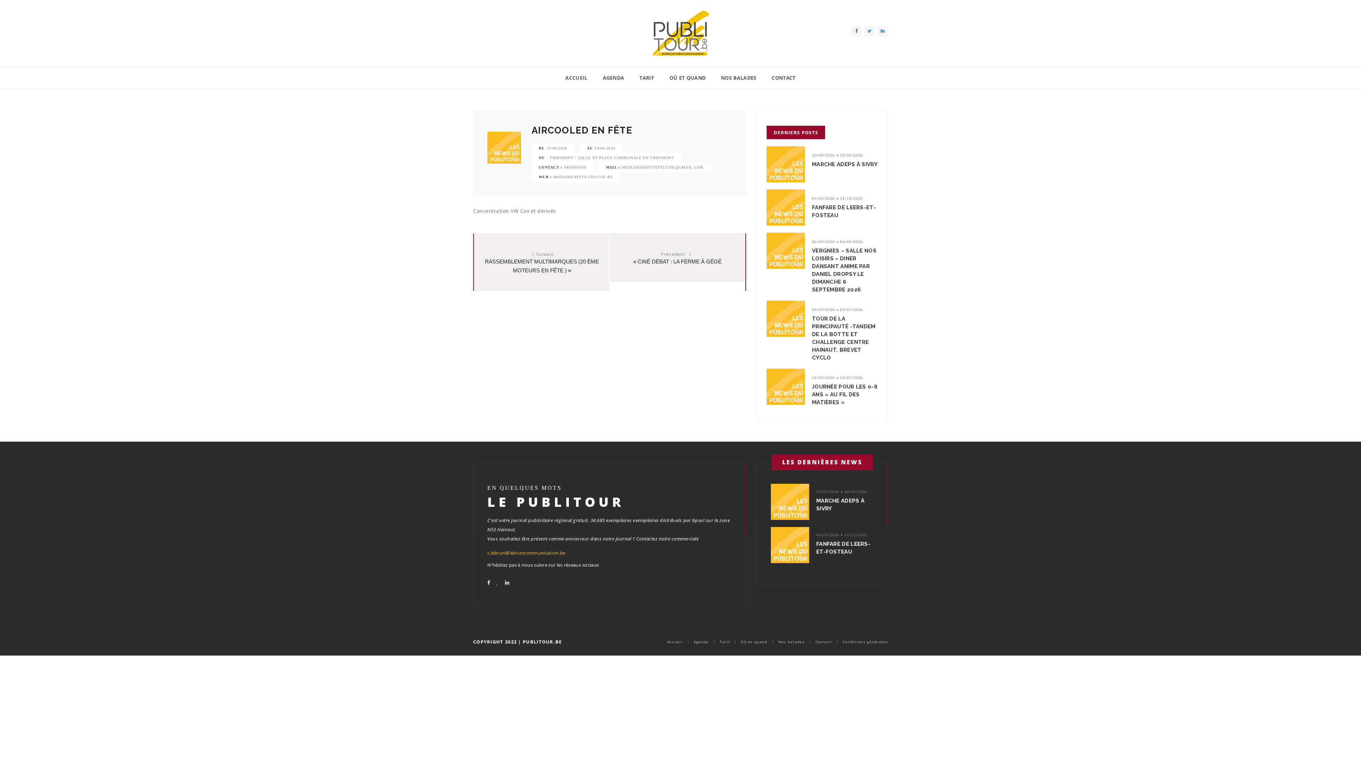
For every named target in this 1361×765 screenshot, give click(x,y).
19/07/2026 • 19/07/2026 (837, 378)
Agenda (614, 77)
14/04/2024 (557, 148)
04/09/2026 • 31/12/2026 (837, 198)
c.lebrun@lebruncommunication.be (526, 553)
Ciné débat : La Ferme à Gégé (680, 262)
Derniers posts (796, 132)
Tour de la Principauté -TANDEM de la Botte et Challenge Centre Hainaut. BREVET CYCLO (844, 338)
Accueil (576, 77)
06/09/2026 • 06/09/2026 (837, 242)
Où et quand (688, 77)
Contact (783, 77)
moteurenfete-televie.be (583, 177)
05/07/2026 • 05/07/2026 (837, 310)
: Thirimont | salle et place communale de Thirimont (610, 158)
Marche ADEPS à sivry (845, 164)
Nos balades (738, 77)
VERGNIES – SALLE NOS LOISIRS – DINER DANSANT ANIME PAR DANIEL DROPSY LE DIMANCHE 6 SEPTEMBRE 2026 (844, 270)
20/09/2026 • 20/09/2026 (837, 155)
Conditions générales (865, 642)
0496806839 (575, 167)
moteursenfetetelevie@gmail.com (663, 167)
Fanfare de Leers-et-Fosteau (844, 211)
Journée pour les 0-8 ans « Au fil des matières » (845, 395)
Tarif (646, 77)
